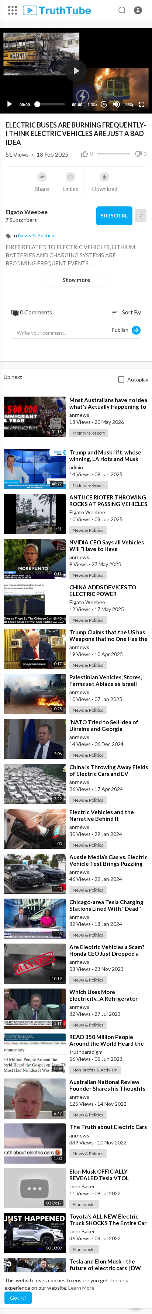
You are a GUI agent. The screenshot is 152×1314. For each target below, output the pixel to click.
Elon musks (84, 1204)
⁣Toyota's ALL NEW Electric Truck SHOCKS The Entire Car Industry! (107, 1223)
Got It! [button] (18, 1297)
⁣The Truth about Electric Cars (108, 1126)
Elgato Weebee (27, 211)
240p (127, 75)
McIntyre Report (89, 433)
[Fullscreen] (141, 104)
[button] (138, 10)
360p (129, 104)
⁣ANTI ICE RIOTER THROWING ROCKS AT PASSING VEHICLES (108, 500)
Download (104, 188)
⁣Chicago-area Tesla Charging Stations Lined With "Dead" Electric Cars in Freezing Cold (107, 909)
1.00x (92, 104)
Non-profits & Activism (95, 1070)
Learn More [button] (81, 1288)
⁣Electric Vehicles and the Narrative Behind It (101, 815)
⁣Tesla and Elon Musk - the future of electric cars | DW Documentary (105, 1268)
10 (104, 104)
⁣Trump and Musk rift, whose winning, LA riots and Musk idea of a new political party (105, 459)
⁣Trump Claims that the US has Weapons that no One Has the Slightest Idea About (108, 639)
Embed (70, 188)
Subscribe (114, 216)
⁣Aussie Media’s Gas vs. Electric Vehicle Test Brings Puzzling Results (108, 864)
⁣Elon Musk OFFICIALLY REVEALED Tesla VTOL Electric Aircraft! (99, 1178)
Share (42, 188)
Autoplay (137, 379)
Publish (121, 329)
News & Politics (36, 235)
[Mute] (116, 104)
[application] (76, 71)
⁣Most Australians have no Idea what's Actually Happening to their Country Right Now (108, 406)
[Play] (9, 104)
